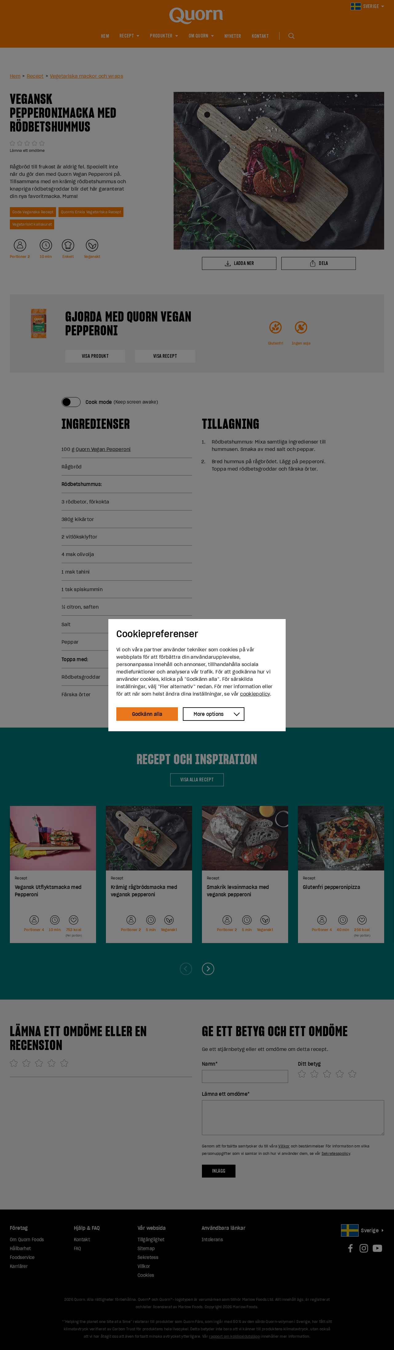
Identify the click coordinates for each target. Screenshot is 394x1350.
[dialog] (197, 675)
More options (209, 714)
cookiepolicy (255, 694)
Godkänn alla (147, 714)
